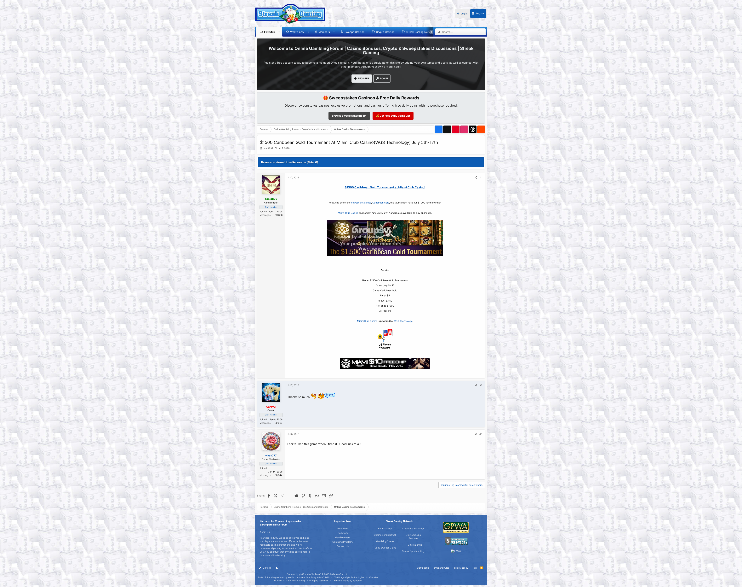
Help (474, 567)
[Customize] (277, 568)
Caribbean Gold (380, 202)
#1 (481, 177)
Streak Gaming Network (420, 31)
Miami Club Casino (348, 212)
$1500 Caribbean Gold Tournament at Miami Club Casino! (385, 187)
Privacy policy (460, 567)
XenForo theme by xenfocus (348, 580)
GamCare (343, 532)
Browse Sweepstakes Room (349, 115)
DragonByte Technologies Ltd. (353, 577)
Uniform (266, 567)
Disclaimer (342, 528)
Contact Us (343, 546)
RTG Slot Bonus (413, 544)
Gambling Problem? (342, 541)
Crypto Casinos (385, 31)
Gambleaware (342, 537)
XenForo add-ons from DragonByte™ (306, 577)
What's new (297, 31)
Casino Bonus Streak (385, 534)
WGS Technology (403, 321)
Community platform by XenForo (318, 574)
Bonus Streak (385, 528)
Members (324, 31)
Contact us (423, 567)
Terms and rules (440, 567)
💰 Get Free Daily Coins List (393, 115)
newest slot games (361, 202)
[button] (279, 32)
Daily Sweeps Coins (385, 547)
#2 (481, 385)
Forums (269, 31)
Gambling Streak (385, 541)
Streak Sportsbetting (413, 551)
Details (373, 577)
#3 (480, 434)
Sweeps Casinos (354, 31)
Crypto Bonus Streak (413, 528)
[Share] (476, 177)
